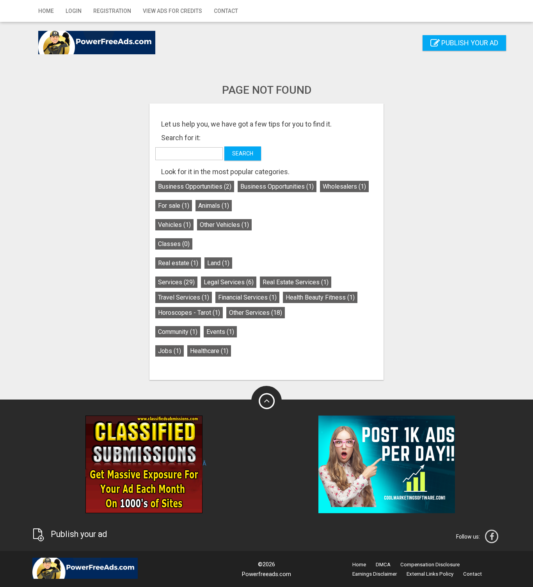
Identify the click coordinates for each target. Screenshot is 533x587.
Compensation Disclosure (430, 564)
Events (220, 331)
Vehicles (174, 224)
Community (177, 331)
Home (46, 11)
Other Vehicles (224, 224)
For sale (173, 205)
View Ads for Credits (172, 11)
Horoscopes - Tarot (189, 312)
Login (74, 11)
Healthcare (209, 351)
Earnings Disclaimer (374, 574)
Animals (213, 205)
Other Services (255, 312)
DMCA (383, 564)
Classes (174, 244)
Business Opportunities (194, 186)
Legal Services (229, 282)
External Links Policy (430, 574)
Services (176, 282)
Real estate (178, 263)
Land (218, 263)
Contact (226, 11)
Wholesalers (344, 186)
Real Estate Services (296, 282)
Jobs (169, 351)
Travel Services (183, 297)
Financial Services (247, 297)
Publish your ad (469, 43)
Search (242, 153)
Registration (112, 11)
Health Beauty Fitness (320, 297)
